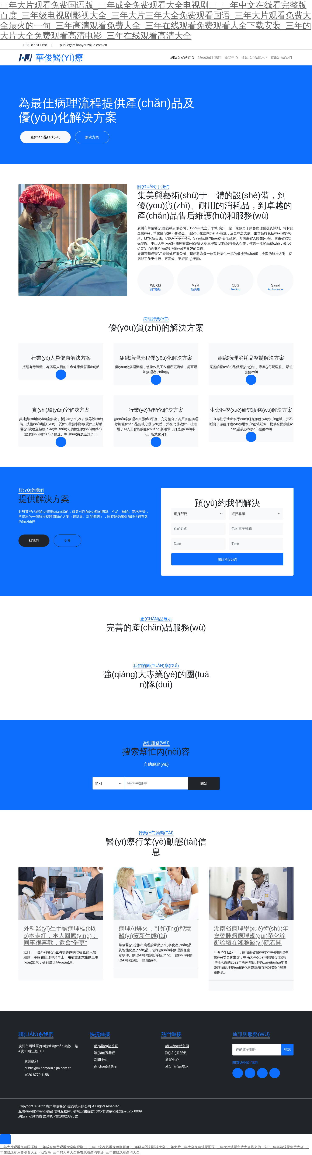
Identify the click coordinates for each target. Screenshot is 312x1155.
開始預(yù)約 (227, 559)
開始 (203, 783)
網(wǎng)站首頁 (182, 57)
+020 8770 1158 (35, 45)
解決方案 (92, 137)
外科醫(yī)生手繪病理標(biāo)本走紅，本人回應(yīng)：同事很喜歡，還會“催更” (61, 935)
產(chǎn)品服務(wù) (45, 137)
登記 (287, 1049)
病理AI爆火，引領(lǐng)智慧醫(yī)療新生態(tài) (155, 932)
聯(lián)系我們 (281, 57)
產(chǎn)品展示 (253, 57)
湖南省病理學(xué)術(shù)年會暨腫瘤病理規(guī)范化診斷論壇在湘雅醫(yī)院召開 (251, 935)
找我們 (34, 540)
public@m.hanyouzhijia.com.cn (83, 45)
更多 (67, 540)
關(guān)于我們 (209, 57)
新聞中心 (231, 57)
